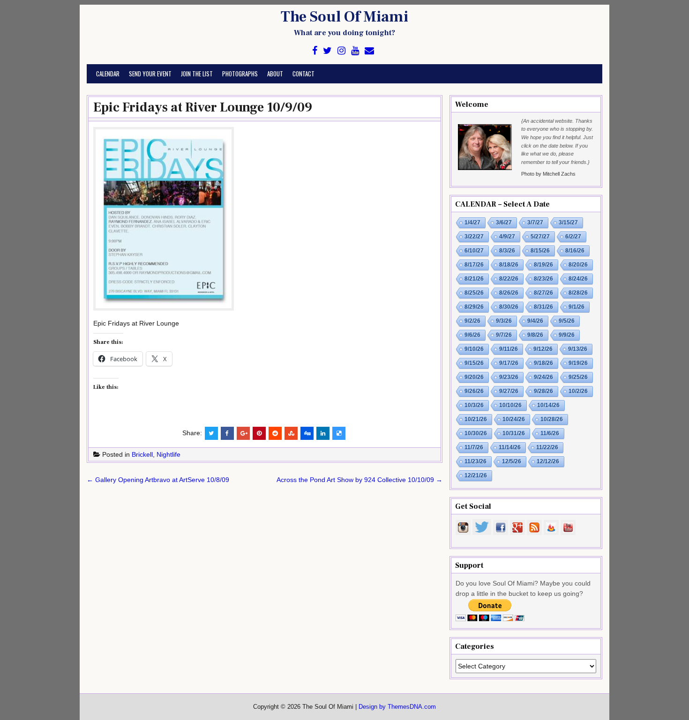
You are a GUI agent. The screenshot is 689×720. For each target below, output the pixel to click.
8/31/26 (543, 307)
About (275, 73)
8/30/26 (508, 307)
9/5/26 (567, 321)
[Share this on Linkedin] (323, 433)
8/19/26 (543, 264)
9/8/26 (535, 335)
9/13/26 (577, 349)
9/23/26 (508, 377)
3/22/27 (474, 236)
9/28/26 (543, 391)
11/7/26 (473, 447)
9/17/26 (508, 363)
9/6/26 (472, 335)
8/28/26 (578, 292)
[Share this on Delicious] (338, 433)
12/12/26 (548, 461)
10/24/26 (513, 419)
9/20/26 (474, 377)
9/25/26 (578, 377)
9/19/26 (578, 363)
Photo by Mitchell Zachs (548, 174)
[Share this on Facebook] (227, 433)
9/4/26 (535, 321)
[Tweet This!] (211, 433)
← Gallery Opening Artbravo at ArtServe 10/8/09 (158, 479)
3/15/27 (568, 222)
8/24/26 (578, 278)
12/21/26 (475, 475)
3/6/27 (504, 222)
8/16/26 (574, 250)
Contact (303, 73)
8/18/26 (508, 264)
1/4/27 (472, 222)
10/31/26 (513, 433)
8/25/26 (474, 292)
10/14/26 (548, 405)
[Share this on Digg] (307, 433)
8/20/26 (578, 264)
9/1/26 (576, 307)
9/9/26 (567, 335)
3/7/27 (535, 222)
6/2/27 (573, 236)
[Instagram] (341, 51)
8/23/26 (543, 278)
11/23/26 (475, 461)
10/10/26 (510, 405)
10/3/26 (474, 405)
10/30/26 (475, 433)
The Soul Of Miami (344, 16)
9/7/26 (504, 335)
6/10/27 (474, 250)
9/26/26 (474, 391)
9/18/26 (543, 363)
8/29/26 (474, 307)
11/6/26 (549, 433)
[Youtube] (355, 51)
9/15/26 (474, 363)
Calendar (108, 73)
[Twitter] (327, 51)
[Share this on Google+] (243, 433)
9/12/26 (543, 349)
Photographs (240, 73)
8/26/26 (508, 292)
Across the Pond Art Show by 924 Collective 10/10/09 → (359, 479)
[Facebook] (314, 51)
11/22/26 (547, 447)
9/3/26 (504, 321)
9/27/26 (508, 391)
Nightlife (168, 454)
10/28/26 (551, 419)
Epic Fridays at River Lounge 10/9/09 (202, 107)
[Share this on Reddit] (275, 433)
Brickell (142, 454)
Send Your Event (150, 73)
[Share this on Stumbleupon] (291, 433)
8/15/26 (540, 250)
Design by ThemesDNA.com (397, 707)
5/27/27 (540, 236)
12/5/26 (511, 461)
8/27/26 (543, 292)
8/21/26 (474, 278)
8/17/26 (474, 264)
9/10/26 (474, 349)
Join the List (197, 73)
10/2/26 (578, 391)
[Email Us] (369, 51)
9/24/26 (543, 377)
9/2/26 (472, 321)
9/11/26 (508, 349)
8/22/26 (508, 278)
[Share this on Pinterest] (259, 433)
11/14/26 (510, 447)
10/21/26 (475, 419)
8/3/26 (507, 250)
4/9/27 (507, 236)
